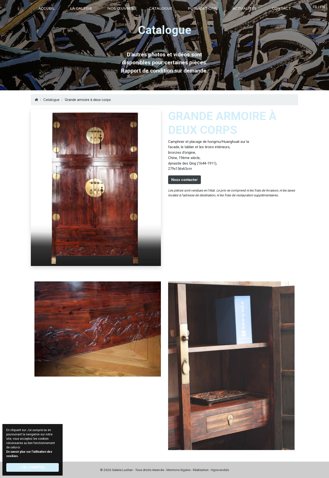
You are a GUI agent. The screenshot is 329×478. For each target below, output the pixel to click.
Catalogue (160, 8)
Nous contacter (184, 180)
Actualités (244, 8)
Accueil (46, 8)
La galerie (81, 8)
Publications (202, 8)
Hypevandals (220, 470)
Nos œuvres (120, 8)
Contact (281, 8)
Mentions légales (178, 470)
